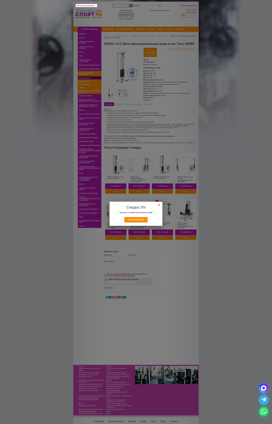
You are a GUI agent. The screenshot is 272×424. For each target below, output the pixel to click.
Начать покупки (136, 220)
